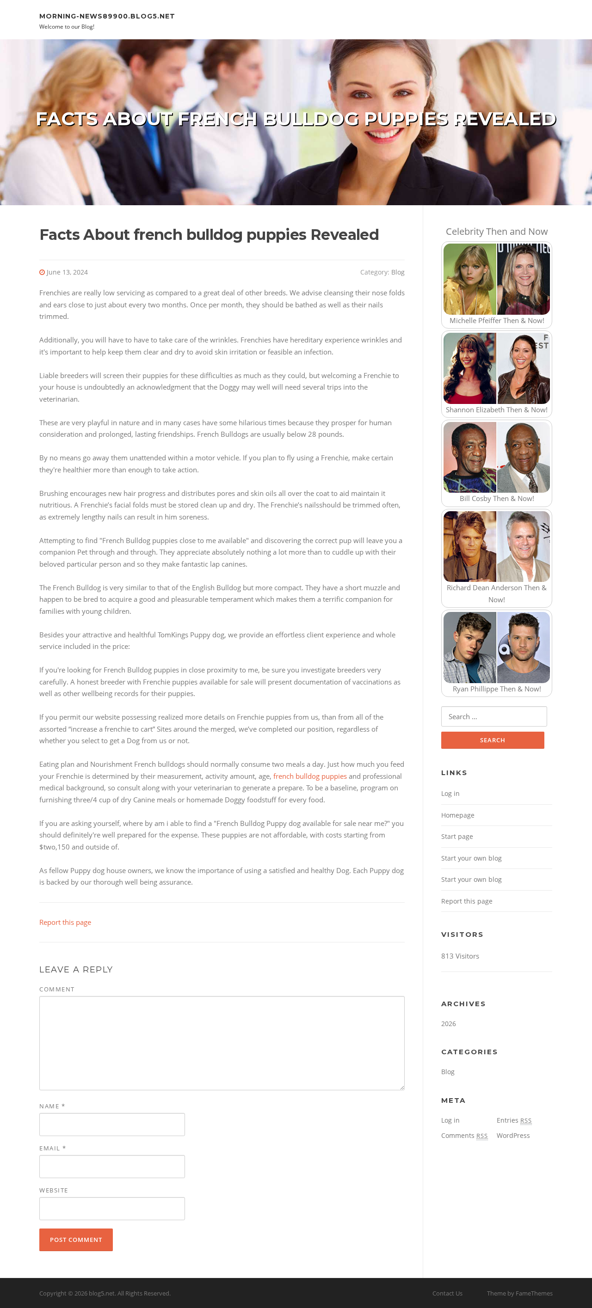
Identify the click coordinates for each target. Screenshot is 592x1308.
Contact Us (447, 1293)
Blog (398, 272)
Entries (514, 1120)
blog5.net (102, 1293)
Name (52, 1106)
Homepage (458, 815)
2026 (448, 1023)
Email (53, 1148)
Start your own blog (471, 858)
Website (53, 1190)
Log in (450, 793)
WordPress (513, 1135)
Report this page (65, 922)
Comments (464, 1135)
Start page (457, 836)
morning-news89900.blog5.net (107, 16)
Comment (57, 989)
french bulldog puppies (310, 776)
